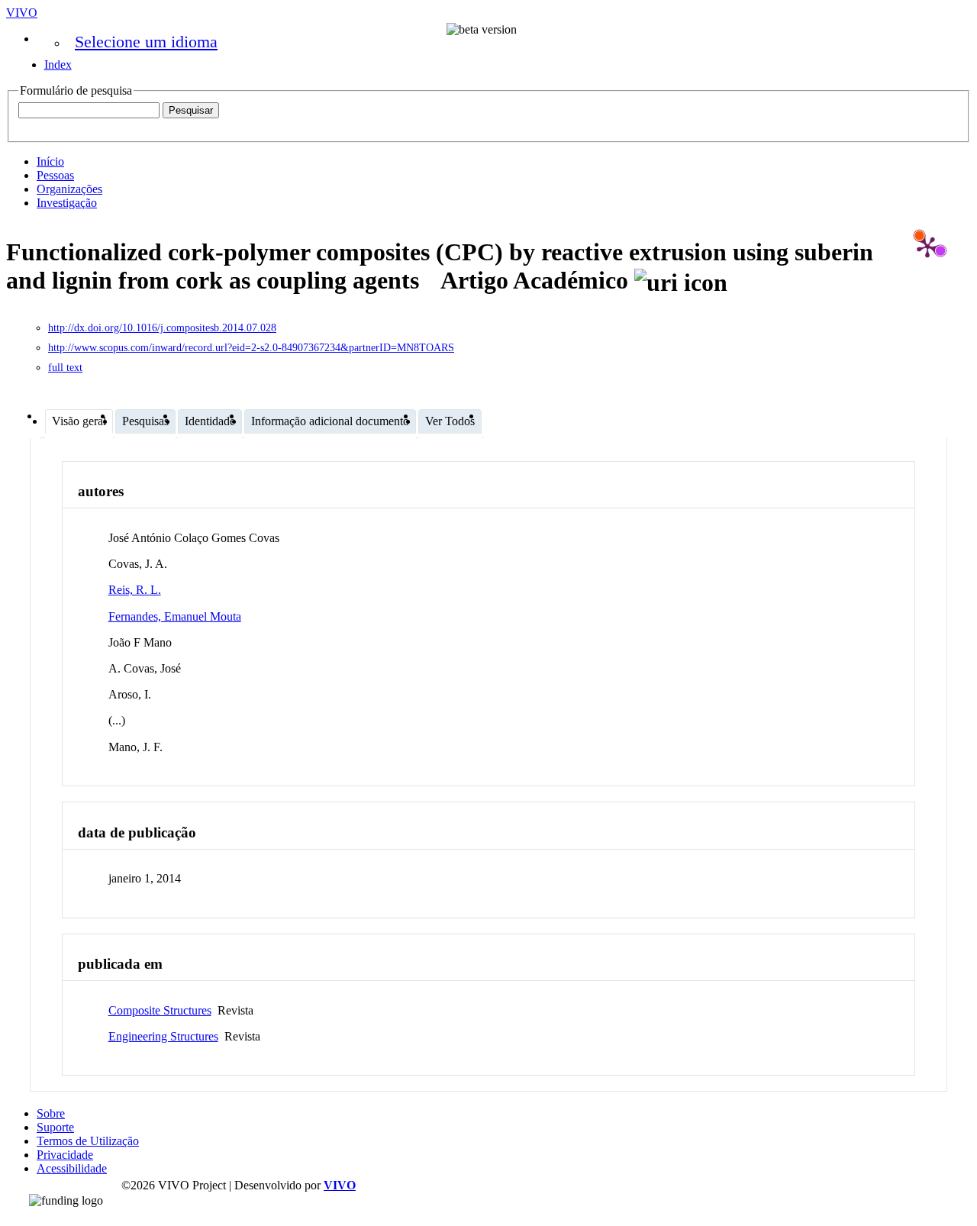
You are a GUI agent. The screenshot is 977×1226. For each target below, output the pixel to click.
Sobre (51, 1113)
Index (58, 64)
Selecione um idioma (146, 41)
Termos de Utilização (88, 1140)
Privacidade (65, 1154)
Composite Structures (159, 1010)
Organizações (69, 188)
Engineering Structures (163, 1036)
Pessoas (55, 175)
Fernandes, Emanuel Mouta (174, 616)
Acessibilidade (72, 1168)
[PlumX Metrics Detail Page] (927, 246)
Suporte (55, 1127)
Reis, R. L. (134, 589)
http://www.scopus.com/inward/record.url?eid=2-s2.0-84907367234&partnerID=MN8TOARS (251, 347)
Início (50, 161)
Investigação (67, 202)
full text (65, 367)
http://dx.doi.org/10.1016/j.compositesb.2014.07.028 (162, 328)
